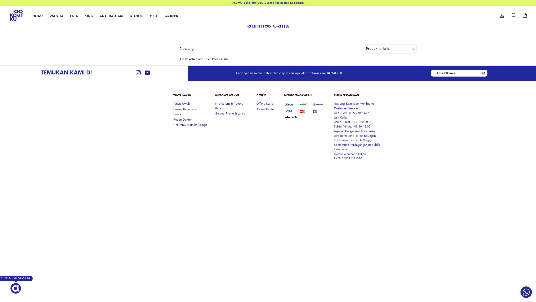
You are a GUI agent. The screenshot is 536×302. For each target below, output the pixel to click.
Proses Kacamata (184, 109)
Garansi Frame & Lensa (230, 113)
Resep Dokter (182, 119)
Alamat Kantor (265, 109)
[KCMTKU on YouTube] (147, 73)
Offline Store (264, 104)
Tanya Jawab (181, 104)
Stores (137, 16)
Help (154, 16)
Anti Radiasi (111, 16)
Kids (89, 16)
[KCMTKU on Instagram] (138, 73)
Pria (74, 16)
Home (37, 16)
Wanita (57, 16)
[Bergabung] (483, 73)
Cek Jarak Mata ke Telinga (190, 125)
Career (172, 16)
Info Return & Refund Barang (229, 106)
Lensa (177, 114)
